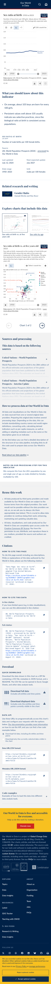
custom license (8, 854)
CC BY (5, 83)
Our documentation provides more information (28, 725)
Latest (4, 908)
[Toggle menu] (5, 4)
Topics (4, 884)
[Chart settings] (45, 266)
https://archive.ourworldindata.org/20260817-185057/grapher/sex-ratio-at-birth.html (21, 578)
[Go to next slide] (42, 325)
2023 (44, 74)
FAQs (30, 859)
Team (29, 901)
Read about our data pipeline (14, 455)
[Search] (39, 4)
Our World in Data (25, 4)
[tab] (6, 28)
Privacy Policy (21, 966)
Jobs (28, 907)
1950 (12, 74)
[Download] (34, 83)
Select (34, 266)
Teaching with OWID (11, 919)
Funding (30, 896)
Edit (41, 27)
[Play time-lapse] (5, 74)
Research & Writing (10, 931)
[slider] (18, 74)
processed (42, 151)
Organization (32, 890)
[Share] (40, 83)
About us (30, 884)
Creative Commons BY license (16, 529)
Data (4, 890)
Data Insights (7, 896)
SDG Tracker (7, 914)
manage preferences (37, 966)
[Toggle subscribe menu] (46, 4)
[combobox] (39, 4)
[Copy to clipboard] (41, 568)
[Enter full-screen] (45, 83)
